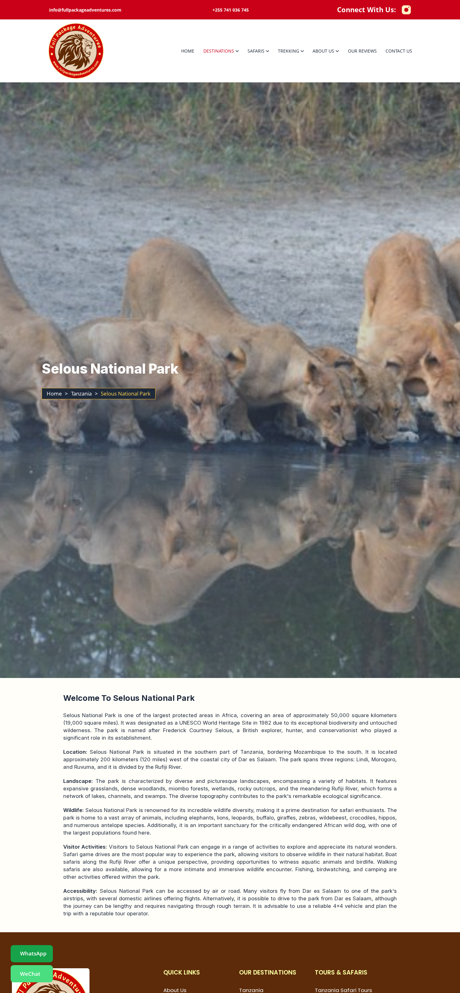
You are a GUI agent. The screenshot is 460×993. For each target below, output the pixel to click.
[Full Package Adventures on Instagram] (406, 10)
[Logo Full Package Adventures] (76, 50)
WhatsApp (33, 953)
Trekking (288, 51)
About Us (323, 51)
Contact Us (399, 51)
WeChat (30, 973)
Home (187, 51)
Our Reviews (362, 51)
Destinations (218, 51)
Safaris (256, 51)
